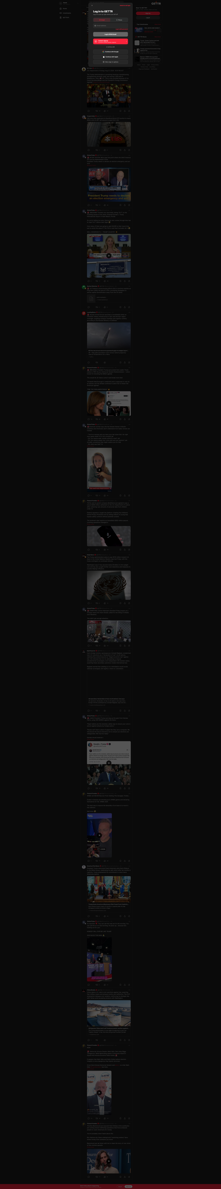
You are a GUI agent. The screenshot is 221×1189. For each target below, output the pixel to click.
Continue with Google (112, 52)
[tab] (102, 20)
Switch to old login (125, 5)
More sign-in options (111, 62)
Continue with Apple (112, 57)
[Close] (92, 5)
